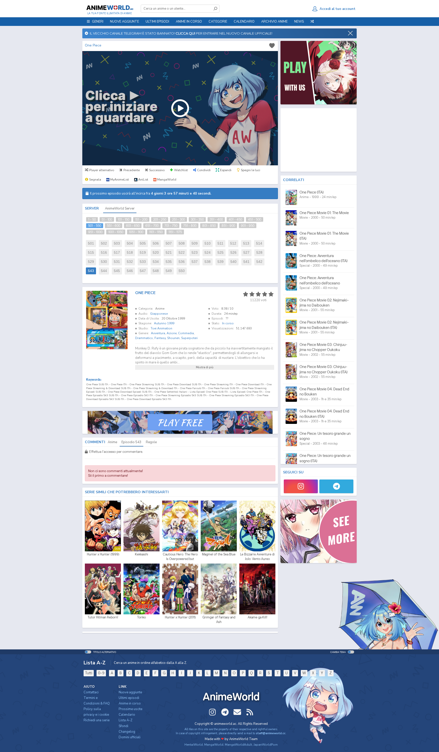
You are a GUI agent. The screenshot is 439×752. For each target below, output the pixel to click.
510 (208, 243)
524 (208, 252)
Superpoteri (189, 338)
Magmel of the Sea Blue (219, 554)
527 (246, 252)
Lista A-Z (125, 720)
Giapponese (159, 314)
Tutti (88, 673)
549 (169, 271)
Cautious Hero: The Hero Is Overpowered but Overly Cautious (180, 556)
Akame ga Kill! (257, 617)
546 (130, 271)
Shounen (173, 338)
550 (182, 271)
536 (182, 262)
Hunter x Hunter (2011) (180, 617)
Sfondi (123, 726)
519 (143, 252)
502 (104, 243)
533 (143, 262)
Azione (172, 333)
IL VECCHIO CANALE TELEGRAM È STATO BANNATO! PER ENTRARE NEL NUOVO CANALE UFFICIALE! (180, 33)
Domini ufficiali (129, 737)
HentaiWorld (193, 745)
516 (104, 252)
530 (104, 262)
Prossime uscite (130, 709)
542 (259, 262)
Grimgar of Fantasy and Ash (218, 619)
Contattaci (91, 692)
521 (169, 252)
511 (220, 243)
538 (208, 262)
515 (91, 252)
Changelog (127, 731)
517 (117, 252)
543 (91, 271)
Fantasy (160, 338)
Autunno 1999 (164, 323)
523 (195, 252)
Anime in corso (130, 703)
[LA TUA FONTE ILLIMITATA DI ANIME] (110, 7)
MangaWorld (213, 745)
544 (104, 271)
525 (220, 252)
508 (182, 243)
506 (156, 243)
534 (156, 262)
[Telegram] (336, 486)
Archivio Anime (274, 21)
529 (91, 262)
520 (156, 252)
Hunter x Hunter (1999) (103, 554)
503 (117, 243)
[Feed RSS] (250, 712)
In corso (228, 323)
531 (117, 262)
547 (143, 271)
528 (259, 252)
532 (130, 262)
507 (169, 243)
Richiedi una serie (96, 720)
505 (143, 243)
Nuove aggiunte (124, 21)
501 (91, 243)
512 (233, 243)
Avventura (158, 333)
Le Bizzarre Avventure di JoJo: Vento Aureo (257, 556)
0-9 (101, 673)
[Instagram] (301, 486)
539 (220, 262)
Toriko (141, 617)
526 (233, 252)
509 (195, 243)
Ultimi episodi (157, 21)
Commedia (186, 333)
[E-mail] (237, 712)
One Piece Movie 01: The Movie (324, 213)
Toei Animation (161, 328)
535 (169, 262)
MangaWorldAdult (238, 745)
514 (259, 243)
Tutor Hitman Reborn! (103, 617)
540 (233, 262)
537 (195, 262)
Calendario (244, 21)
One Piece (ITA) (312, 192)
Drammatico (144, 338)
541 (246, 262)
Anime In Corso (189, 21)
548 (156, 271)
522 (182, 252)
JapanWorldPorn (266, 745)
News (299, 21)
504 (130, 243)
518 (130, 252)
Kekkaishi (141, 554)
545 (117, 271)
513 (246, 243)
